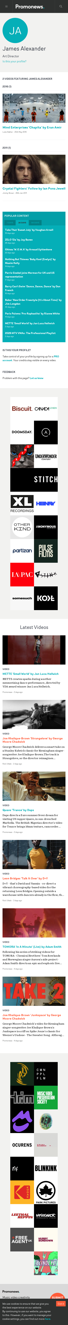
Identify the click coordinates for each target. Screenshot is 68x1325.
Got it (61, 1303)
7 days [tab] (10, 222)
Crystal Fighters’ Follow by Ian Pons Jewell (34, 188)
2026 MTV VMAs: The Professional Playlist (30, 333)
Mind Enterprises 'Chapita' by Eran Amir (32, 127)
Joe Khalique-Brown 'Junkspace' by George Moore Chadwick (32, 1016)
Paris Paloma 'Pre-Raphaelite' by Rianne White (32, 313)
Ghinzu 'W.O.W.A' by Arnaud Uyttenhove (28, 249)
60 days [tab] (35, 222)
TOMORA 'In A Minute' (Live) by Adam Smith (32, 947)
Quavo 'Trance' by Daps (18, 810)
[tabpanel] (34, 283)
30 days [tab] (22, 222)
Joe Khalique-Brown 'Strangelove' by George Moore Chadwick (33, 740)
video (6, 669)
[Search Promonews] (61, 6)
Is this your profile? (14, 61)
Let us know (36, 378)
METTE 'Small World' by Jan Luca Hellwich (30, 323)
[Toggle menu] (6, 6)
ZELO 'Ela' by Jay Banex (19, 240)
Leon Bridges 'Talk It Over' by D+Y (25, 878)
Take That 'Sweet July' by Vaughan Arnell (29, 230)
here (47, 1319)
